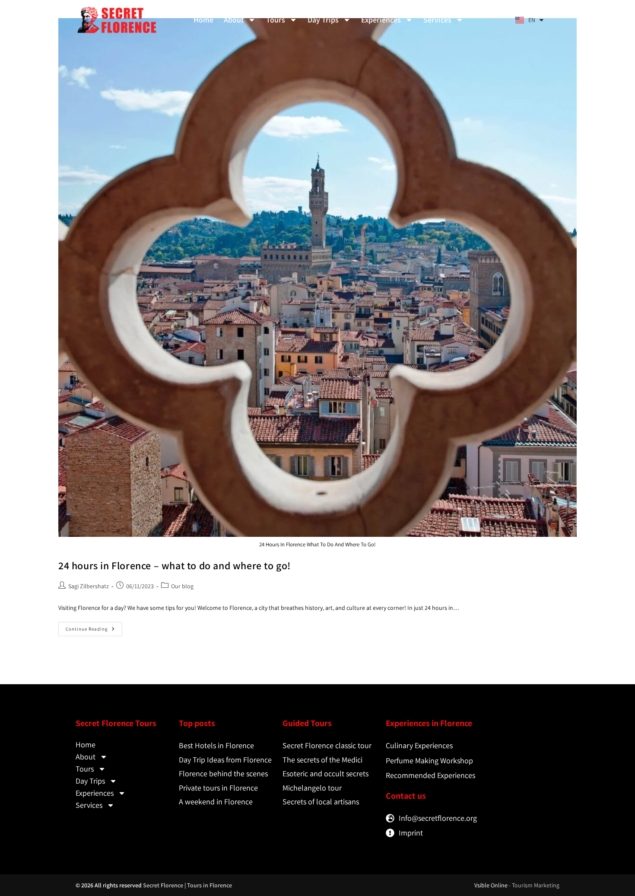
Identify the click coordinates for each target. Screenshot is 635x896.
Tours (275, 20)
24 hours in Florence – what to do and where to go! (174, 565)
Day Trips (323, 20)
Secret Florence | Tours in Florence (187, 885)
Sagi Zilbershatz (88, 586)
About (234, 20)
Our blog (182, 586)
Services (437, 20)
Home (203, 20)
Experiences (381, 20)
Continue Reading (94, 627)
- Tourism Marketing (534, 885)
